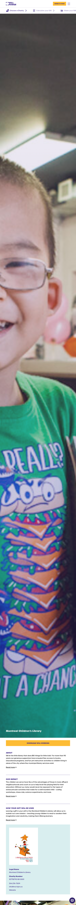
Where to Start (59, 3)
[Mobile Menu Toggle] (69, 4)
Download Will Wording (38, 743)
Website (12, 890)
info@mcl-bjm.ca (15, 887)
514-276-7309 (14, 883)
